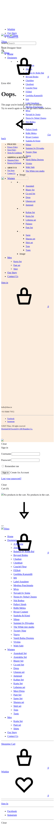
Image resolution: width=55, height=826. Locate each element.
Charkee (17, 559)
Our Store (11, 170)
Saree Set (17, 698)
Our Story (12, 33)
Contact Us (11, 173)
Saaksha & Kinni (33, 141)
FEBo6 (29, 92)
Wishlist (11, 29)
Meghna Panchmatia (23, 585)
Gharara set (30, 201)
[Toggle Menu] (2, 49)
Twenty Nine (31, 152)
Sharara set (30, 239)
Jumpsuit (29, 205)
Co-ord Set (30, 193)
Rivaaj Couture (32, 137)
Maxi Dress (19, 691)
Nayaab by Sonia (21, 593)
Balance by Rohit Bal (23, 551)
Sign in (5, 473)
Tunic (16, 713)
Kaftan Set (30, 212)
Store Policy (11, 150)
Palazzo (29, 224)
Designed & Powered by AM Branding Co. (17, 429)
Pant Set (29, 227)
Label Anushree (21, 581)
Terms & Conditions (14, 153)
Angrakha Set (20, 657)
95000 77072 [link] (9, 412)
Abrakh (17, 547)
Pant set (17, 725)
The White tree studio (35, 171)
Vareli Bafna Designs (35, 160)
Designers (12, 540)
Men (9, 717)
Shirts (16, 728)
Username (6, 454)
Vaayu (28, 156)
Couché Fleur (31, 88)
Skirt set (29, 242)
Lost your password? (11, 478)
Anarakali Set (20, 653)
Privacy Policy (12, 147)
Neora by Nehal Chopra (25, 596)
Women (11, 649)
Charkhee (30, 80)
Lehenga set (31, 220)
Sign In (4, 803)
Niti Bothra (18, 600)
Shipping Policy (13, 160)
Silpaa (28, 145)
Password (6, 460)
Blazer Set (30, 190)
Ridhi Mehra (19, 608)
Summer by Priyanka (35, 148)
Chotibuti (30, 84)
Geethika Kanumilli (34, 95)
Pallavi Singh (19, 604)
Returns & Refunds (14, 163)
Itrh (27, 99)
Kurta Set (30, 216)
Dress (16, 668)
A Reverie (18, 544)
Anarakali (30, 186)
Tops (15, 710)
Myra (28, 111)
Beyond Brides (20, 555)
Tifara (4, 41)
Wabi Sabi (30, 167)
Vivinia (29, 163)
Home (10, 54)
